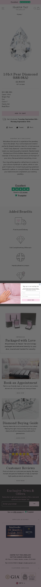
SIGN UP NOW (30, 300)
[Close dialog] (39, 284)
